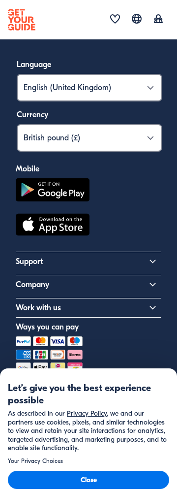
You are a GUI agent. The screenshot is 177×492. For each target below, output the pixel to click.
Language (34, 64)
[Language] (137, 19)
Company (32, 284)
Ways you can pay (47, 327)
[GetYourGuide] (21, 19)
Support (29, 261)
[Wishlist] (115, 19)
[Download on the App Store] (52, 226)
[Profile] (158, 19)
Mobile (27, 168)
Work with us (38, 307)
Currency (32, 114)
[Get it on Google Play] (52, 191)
